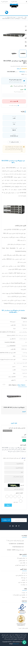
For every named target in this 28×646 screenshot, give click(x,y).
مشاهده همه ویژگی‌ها (15, 142)
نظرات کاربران (14, 423)
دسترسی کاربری (5, 1)
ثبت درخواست (6, 520)
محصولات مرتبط (21, 385)
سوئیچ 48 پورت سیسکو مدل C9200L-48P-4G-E (14, 407)
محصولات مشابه (12, 385)
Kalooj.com (16, 644)
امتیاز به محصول (19, 493)
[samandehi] (21, 620)
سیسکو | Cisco (22, 71)
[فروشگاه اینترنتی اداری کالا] (25, 17)
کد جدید (22, 485)
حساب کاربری (14, 1)
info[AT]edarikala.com (18, 547)
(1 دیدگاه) (19, 69)
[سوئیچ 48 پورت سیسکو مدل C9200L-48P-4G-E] (14, 396)
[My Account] (25, 1)
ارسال (8, 505)
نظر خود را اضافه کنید (7, 430)
